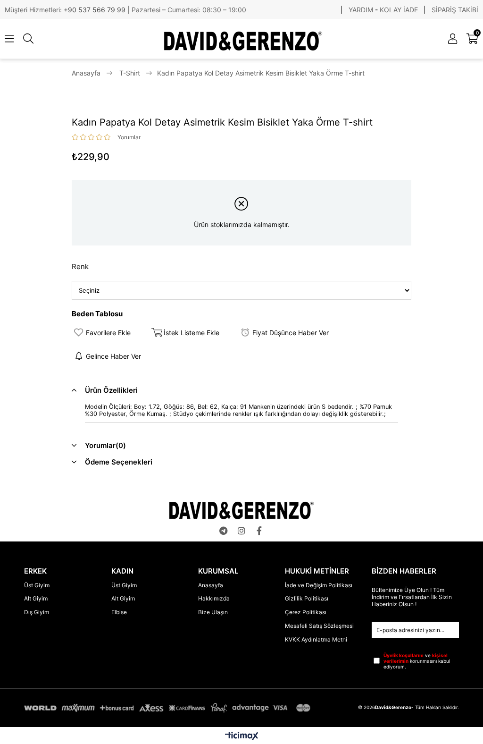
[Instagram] (241, 531)
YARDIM (361, 10)
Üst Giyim (37, 585)
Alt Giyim (36, 598)
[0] (477, 38)
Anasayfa (210, 585)
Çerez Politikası (305, 612)
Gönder (454, 630)
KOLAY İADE (399, 10)
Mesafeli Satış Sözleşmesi (319, 625)
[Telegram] (224, 531)
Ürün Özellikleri (111, 390)
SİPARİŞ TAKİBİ (455, 10)
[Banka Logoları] (169, 708)
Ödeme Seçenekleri (118, 461)
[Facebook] (259, 531)
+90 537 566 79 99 (95, 10)
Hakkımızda (214, 598)
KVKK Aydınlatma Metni (316, 639)
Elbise (119, 612)
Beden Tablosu (97, 313)
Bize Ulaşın (213, 612)
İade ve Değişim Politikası (318, 585)
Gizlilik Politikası (306, 598)
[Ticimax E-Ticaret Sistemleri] (241, 737)
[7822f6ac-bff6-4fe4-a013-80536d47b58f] (241, 510)
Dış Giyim (36, 612)
